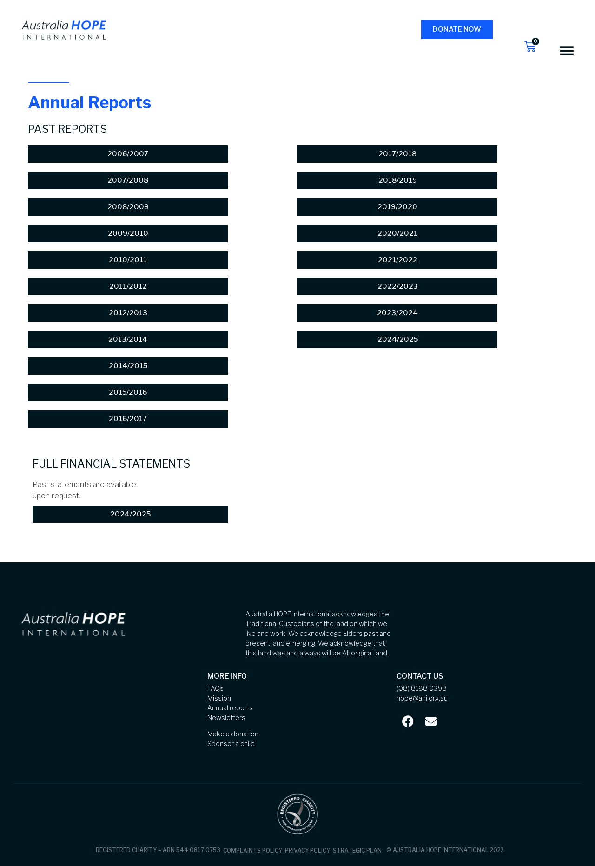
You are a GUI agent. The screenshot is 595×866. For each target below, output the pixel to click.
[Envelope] (431, 721)
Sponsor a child (231, 743)
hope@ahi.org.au (422, 698)
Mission (219, 698)
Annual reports (230, 708)
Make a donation (232, 734)
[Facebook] (408, 721)
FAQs (215, 688)
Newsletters (226, 717)
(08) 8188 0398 (422, 688)
